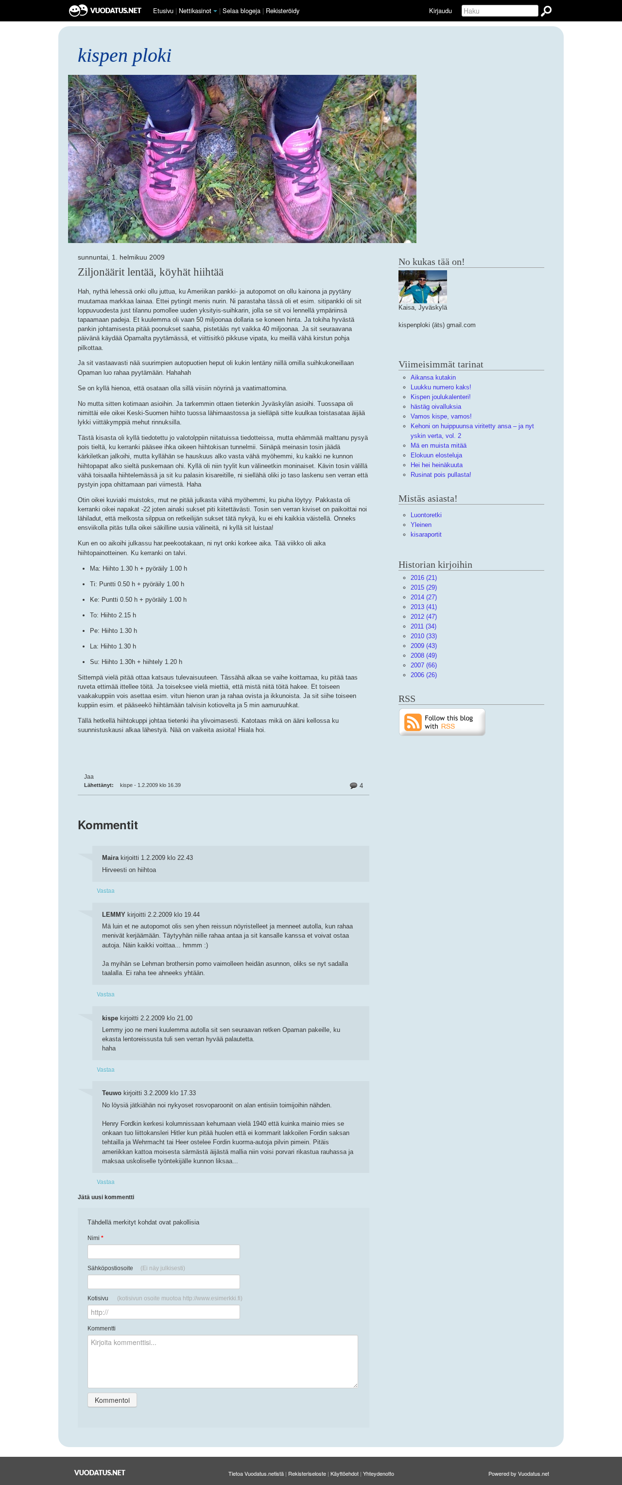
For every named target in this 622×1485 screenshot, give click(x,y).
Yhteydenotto (378, 1473)
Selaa (241, 10)
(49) (424, 655)
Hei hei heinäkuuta (437, 465)
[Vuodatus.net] (100, 1472)
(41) (424, 607)
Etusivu (163, 10)
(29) (424, 587)
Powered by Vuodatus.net (518, 1473)
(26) (424, 675)
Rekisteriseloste (307, 1473)
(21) (424, 577)
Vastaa (106, 890)
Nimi (95, 1238)
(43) (424, 645)
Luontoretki (426, 515)
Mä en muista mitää (438, 445)
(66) (424, 665)
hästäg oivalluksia (436, 406)
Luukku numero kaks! (441, 387)
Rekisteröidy (282, 10)
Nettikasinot (195, 10)
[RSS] (442, 721)
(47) (424, 616)
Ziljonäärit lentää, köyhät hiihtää (151, 272)
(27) (424, 597)
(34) (423, 626)
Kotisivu (164, 1298)
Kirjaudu (440, 10)
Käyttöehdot (344, 1473)
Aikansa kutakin (433, 377)
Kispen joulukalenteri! (441, 397)
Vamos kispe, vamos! (441, 416)
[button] (215, 11)
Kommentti (101, 1328)
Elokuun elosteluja (436, 455)
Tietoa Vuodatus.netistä (256, 1473)
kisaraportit (426, 534)
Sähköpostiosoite (136, 1268)
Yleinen (421, 524)
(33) (424, 636)
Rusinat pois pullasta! (441, 474)
